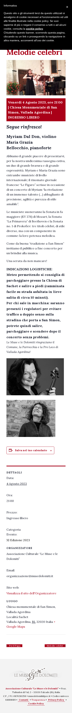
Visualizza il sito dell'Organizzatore (31, 593)
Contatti (23, 699)
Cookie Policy (36, 703)
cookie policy (34, 28)
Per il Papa (14, 645)
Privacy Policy (56, 699)
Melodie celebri (55, 645)
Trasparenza (38, 699)
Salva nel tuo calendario (31, 450)
